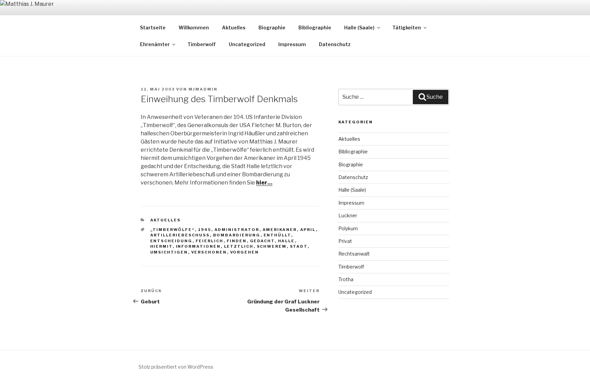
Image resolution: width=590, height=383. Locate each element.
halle (286, 240)
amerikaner (280, 229)
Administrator (236, 229)
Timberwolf (201, 44)
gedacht (262, 240)
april (308, 229)
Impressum (292, 44)
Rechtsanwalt (354, 254)
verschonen (209, 252)
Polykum (348, 228)
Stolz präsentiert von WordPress (176, 367)
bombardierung (237, 235)
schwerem (272, 246)
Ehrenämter (155, 44)
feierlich (210, 240)
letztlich (239, 246)
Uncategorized (247, 44)
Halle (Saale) (359, 27)
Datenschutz (335, 44)
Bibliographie (314, 27)
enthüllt (277, 235)
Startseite (153, 27)
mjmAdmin (202, 89)
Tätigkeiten (406, 27)
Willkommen (194, 27)
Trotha (345, 279)
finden (237, 240)
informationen (198, 246)
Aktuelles (233, 27)
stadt (299, 246)
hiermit (161, 246)
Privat (345, 241)
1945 (204, 229)
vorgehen (244, 252)
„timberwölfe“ (172, 229)
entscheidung (171, 240)
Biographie (271, 27)
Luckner (347, 215)
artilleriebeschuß (180, 235)
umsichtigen (169, 252)
